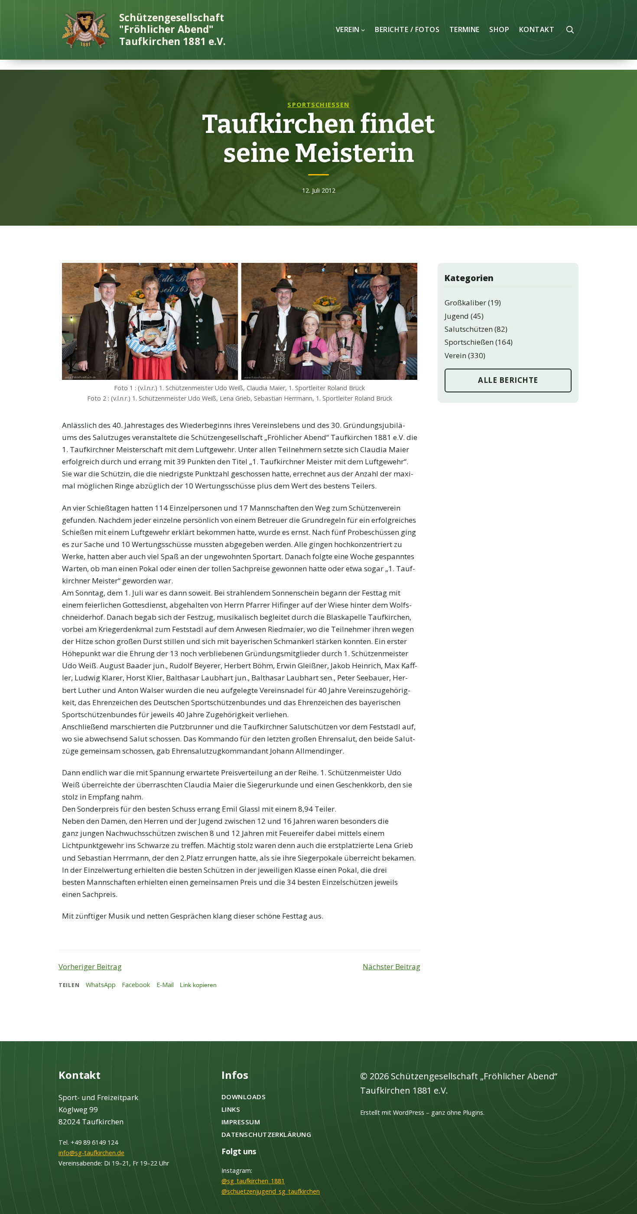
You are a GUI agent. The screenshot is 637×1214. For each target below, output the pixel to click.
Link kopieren (198, 984)
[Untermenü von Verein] (363, 29)
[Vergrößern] (406, 274)
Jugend (457, 316)
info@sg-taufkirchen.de (91, 1153)
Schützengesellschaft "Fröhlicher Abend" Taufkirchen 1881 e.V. (172, 29)
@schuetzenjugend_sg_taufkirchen (270, 1191)
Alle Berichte (508, 380)
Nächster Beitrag (391, 966)
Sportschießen (318, 104)
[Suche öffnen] (569, 29)
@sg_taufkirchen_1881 (253, 1181)
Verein (455, 355)
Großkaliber (465, 303)
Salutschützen (469, 329)
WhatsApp (101, 985)
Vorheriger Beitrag (90, 966)
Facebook (136, 985)
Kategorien (469, 278)
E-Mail (165, 985)
